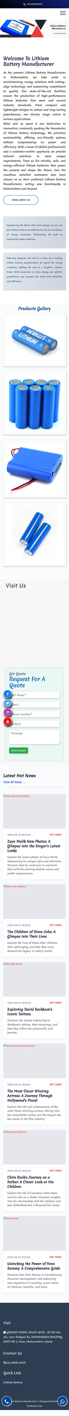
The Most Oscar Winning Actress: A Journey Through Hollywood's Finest (29, 1096)
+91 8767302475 (34, 4)
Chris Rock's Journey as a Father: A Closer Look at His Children (30, 1182)
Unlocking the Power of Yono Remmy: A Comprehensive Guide (33, 1266)
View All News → (14, 782)
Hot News (56, 834)
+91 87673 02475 (16, 1362)
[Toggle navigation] (63, 13)
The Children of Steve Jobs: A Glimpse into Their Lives (31, 934)
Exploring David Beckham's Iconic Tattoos (29, 1011)
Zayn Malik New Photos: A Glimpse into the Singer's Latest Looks (33, 846)
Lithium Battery (13, 1382)
